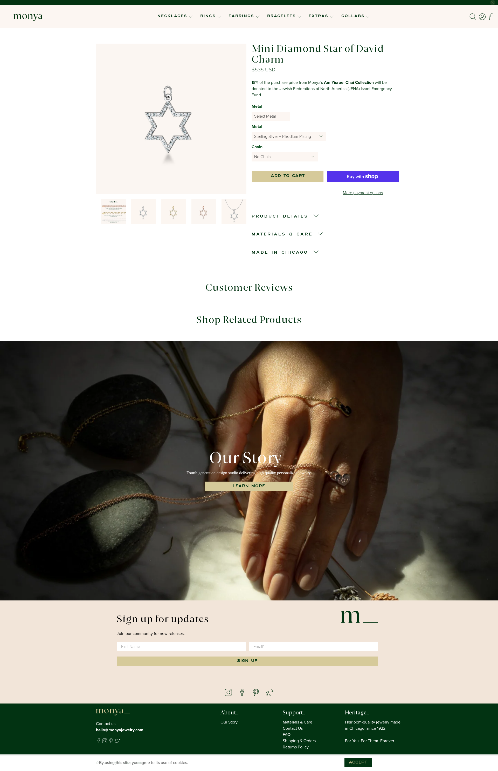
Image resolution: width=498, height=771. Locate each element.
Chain (257, 147)
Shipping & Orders (299, 740)
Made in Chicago (280, 253)
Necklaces (172, 16)
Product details (280, 217)
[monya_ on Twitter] (117, 742)
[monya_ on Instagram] (104, 742)
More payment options (363, 192)
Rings (208, 16)
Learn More (249, 486)
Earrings (241, 16)
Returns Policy (296, 747)
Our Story (229, 722)
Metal (257, 106)
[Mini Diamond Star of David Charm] (171, 119)
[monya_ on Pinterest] (110, 742)
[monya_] (32, 16)
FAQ (286, 734)
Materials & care (282, 235)
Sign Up (247, 661)
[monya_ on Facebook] (98, 742)
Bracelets (281, 16)
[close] (492, 2)
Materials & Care (297, 722)
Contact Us (293, 728)
